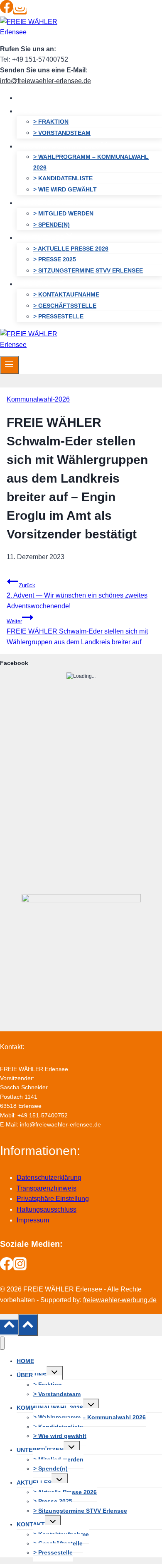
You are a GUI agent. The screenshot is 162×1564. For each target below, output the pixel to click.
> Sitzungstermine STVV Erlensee (88, 270)
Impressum (33, 1220)
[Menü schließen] (2, 1343)
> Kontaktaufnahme (66, 294)
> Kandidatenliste (63, 178)
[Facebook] (6, 10)
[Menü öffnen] (9, 365)
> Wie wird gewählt (65, 189)
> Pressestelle (58, 316)
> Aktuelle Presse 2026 (70, 248)
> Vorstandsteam (62, 132)
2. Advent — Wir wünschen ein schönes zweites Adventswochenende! (77, 596)
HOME (33, 97)
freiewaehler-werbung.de (120, 1299)
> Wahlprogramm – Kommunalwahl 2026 (91, 162)
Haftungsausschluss (46, 1209)
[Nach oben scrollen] (9, 1327)
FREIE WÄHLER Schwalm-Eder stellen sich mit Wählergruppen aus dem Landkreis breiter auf (77, 632)
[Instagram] (20, 10)
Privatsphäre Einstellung (53, 1198)
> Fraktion (51, 121)
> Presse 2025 (54, 259)
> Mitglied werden (63, 213)
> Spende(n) (51, 224)
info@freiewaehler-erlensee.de (45, 80)
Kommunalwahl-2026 (38, 399)
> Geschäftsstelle (64, 305)
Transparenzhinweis (46, 1188)
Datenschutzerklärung (49, 1177)
